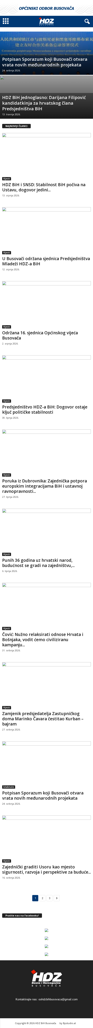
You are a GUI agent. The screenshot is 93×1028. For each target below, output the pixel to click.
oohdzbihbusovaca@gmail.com (58, 999)
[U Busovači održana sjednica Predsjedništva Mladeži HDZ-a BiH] (46, 231)
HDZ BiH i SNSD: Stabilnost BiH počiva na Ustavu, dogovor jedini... (43, 187)
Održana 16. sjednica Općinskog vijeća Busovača (40, 335)
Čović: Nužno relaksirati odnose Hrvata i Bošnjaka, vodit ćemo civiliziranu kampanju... (42, 640)
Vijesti (6, 178)
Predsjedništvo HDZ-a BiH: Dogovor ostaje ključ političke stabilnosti (44, 409)
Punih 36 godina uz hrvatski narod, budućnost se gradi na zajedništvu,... (38, 562)
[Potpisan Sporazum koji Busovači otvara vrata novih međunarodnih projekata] (46, 68)
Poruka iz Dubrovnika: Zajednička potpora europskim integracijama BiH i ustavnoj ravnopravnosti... (44, 486)
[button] (86, 21)
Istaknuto (8, 786)
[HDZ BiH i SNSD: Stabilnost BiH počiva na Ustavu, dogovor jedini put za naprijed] (46, 156)
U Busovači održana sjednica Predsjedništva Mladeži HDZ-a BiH (46, 261)
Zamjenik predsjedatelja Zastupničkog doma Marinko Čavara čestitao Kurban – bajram (42, 719)
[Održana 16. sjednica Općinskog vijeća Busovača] (46, 304)
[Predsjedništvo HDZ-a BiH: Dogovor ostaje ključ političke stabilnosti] (46, 379)
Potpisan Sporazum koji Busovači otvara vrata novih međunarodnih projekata (42, 795)
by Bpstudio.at (67, 1023)
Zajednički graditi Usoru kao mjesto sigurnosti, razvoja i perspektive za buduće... (46, 869)
